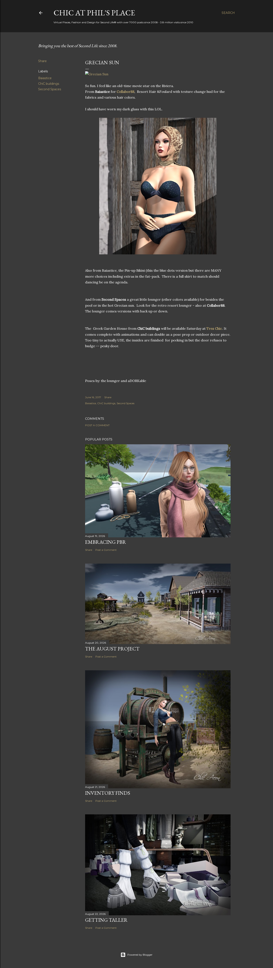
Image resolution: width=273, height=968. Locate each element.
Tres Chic (214, 328)
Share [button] (42, 61)
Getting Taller (106, 920)
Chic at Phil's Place (94, 13)
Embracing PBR (105, 542)
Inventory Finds (107, 793)
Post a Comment (97, 425)
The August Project (112, 648)
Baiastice (45, 78)
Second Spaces (49, 89)
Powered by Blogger (139, 954)
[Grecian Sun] (96, 74)
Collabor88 (125, 91)
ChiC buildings (48, 84)
